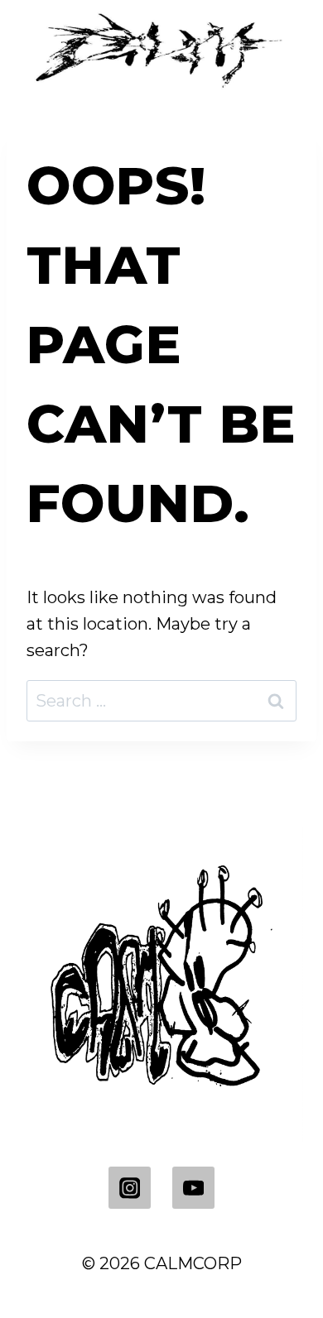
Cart (154, 780)
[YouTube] (193, 1188)
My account (245, 780)
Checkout (70, 780)
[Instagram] (129, 1188)
